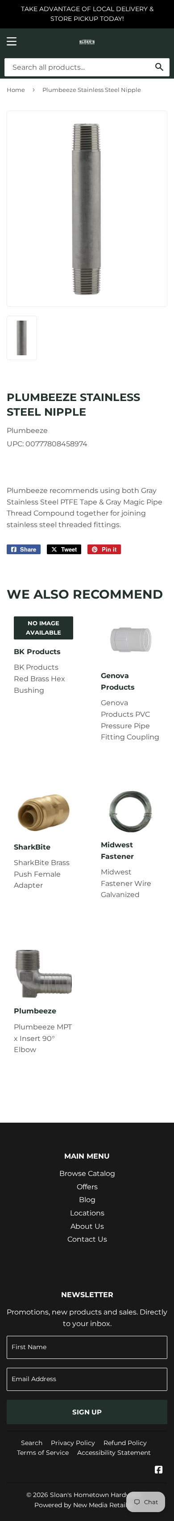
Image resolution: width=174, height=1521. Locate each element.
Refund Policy (125, 1442)
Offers (87, 1187)
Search (31, 1442)
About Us (87, 1226)
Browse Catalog (87, 1173)
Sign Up (87, 1412)
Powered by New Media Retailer (83, 1505)
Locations (87, 1213)
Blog (87, 1199)
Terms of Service (43, 1452)
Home (16, 89)
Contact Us (87, 1239)
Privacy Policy (73, 1442)
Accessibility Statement (114, 1452)
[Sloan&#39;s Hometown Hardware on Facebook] (159, 1470)
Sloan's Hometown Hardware (95, 1494)
